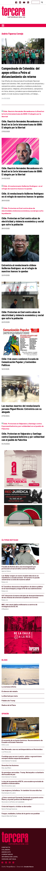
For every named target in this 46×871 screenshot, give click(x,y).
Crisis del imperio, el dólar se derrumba (16, 806)
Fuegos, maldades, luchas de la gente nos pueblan (21, 813)
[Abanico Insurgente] (23, 520)
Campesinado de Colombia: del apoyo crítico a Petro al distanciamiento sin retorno (20, 72)
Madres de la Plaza (9, 705)
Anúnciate (6, 852)
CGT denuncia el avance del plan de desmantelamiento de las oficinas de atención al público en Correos (23, 596)
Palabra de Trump (8, 701)
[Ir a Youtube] (24, 2)
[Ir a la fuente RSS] (28, 2)
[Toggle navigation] (3, 25)
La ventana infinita (9, 687)
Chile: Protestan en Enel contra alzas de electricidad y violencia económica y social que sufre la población (23, 315)
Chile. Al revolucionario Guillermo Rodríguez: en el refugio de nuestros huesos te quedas (23, 195)
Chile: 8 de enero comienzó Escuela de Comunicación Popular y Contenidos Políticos (20, 362)
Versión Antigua (9, 859)
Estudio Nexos (28, 866)
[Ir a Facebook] (16, 2)
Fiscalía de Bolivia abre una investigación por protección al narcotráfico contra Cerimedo (19, 568)
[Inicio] (13, 12)
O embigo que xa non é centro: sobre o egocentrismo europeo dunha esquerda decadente (22, 757)
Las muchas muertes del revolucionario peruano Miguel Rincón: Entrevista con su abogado (22, 409)
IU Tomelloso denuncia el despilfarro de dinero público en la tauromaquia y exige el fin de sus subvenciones (22, 587)
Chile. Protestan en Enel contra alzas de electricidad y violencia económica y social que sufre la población (23, 221)
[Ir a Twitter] (20, 2)
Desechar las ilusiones (10, 765)
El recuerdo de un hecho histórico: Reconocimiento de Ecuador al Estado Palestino (22, 741)
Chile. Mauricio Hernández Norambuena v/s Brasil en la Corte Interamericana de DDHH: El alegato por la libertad (22, 124)
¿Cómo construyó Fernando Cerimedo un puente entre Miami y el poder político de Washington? (22, 798)
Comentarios (7, 854)
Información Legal (10, 856)
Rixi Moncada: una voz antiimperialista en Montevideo (22, 749)
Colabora (6, 849)
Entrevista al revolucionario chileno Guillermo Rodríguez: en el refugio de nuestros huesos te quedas (19, 268)
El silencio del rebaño (10, 691)
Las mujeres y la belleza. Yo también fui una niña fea (22, 790)
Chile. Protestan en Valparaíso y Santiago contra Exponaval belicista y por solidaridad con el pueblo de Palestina (23, 436)
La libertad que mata (10, 696)
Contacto (6, 847)
